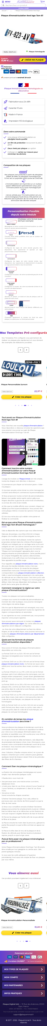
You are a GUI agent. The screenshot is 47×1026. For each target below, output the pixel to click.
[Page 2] (19, 405)
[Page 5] (28, 405)
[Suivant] (26, 349)
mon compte (11, 977)
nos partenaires (13, 985)
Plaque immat (24, 479)
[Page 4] (25, 405)
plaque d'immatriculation (33, 425)
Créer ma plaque (23, 397)
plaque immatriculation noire (27, 564)
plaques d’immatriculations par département (27, 634)
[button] (23, 452)
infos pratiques (13, 993)
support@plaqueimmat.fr (23, 1015)
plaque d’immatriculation (17, 720)
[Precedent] (20, 349)
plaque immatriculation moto (13, 664)
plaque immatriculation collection (31, 573)
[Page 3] (22, 405)
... (11, 10)
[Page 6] (31, 405)
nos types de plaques (16, 969)
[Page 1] (15, 405)
